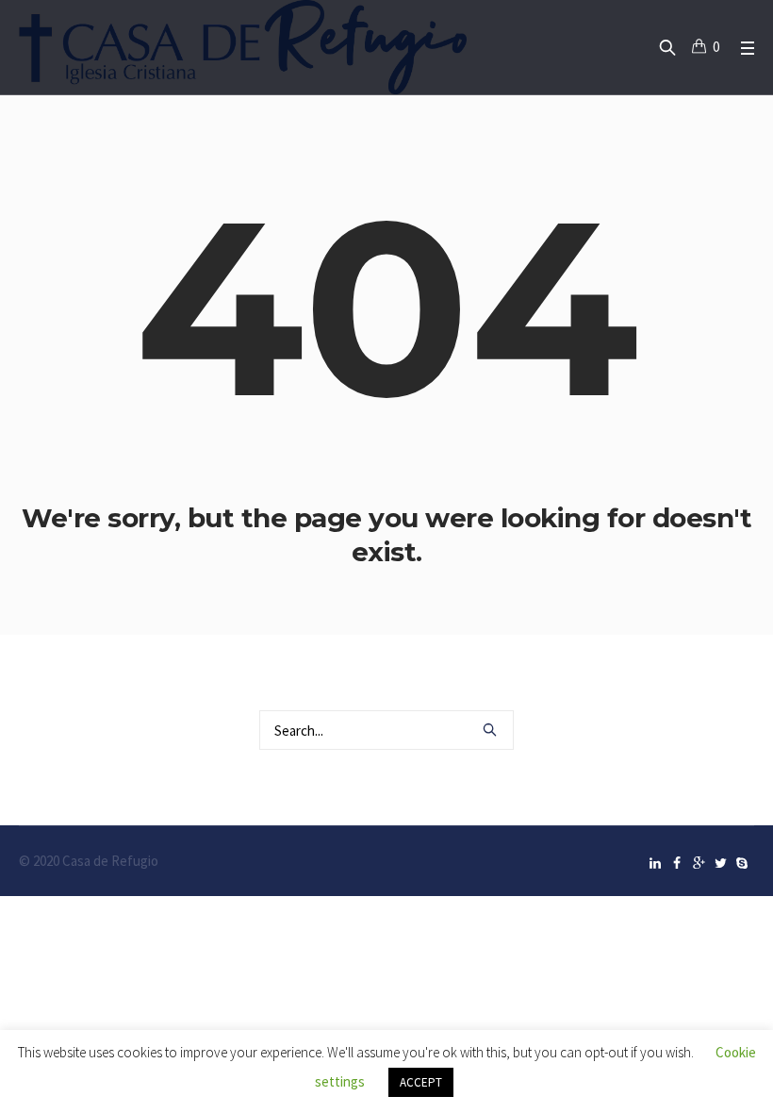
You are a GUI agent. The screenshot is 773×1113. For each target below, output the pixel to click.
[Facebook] (676, 863)
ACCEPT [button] (421, 1082)
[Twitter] (720, 863)
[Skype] (741, 863)
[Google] (698, 863)
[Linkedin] (655, 863)
